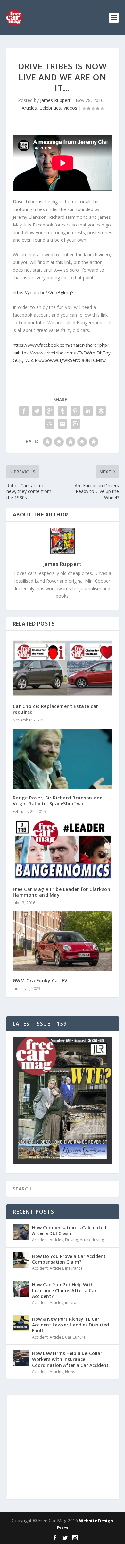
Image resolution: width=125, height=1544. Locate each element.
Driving (71, 1239)
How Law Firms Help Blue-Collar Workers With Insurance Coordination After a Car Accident (70, 1359)
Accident (40, 1239)
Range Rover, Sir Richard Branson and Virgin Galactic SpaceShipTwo (58, 800)
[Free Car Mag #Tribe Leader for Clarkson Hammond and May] (63, 850)
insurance (74, 1268)
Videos (70, 108)
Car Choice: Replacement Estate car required (55, 709)
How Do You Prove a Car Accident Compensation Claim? (69, 1259)
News (70, 1371)
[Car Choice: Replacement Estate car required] (63, 667)
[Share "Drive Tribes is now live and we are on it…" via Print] (75, 423)
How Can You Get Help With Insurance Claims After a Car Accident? (64, 1290)
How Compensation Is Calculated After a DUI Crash (69, 1230)
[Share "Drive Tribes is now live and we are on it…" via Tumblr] (62, 411)
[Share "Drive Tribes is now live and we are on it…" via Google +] (49, 411)
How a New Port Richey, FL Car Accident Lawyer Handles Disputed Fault (70, 1325)
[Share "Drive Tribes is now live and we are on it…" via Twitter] (36, 411)
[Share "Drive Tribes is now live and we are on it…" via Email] (62, 423)
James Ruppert (55, 100)
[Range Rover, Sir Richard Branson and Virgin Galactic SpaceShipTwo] (63, 759)
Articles (29, 108)
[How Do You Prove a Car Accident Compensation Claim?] (21, 1260)
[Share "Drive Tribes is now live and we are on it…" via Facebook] (24, 411)
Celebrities (50, 108)
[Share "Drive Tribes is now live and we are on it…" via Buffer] (101, 411)
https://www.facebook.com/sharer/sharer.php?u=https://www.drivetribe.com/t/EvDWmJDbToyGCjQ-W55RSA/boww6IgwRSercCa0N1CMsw (62, 352)
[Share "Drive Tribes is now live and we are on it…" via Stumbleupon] (49, 423)
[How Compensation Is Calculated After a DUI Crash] (21, 1232)
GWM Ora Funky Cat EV (40, 980)
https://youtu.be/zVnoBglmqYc (44, 292)
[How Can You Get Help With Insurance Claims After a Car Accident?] (21, 1289)
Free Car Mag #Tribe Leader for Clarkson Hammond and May (62, 892)
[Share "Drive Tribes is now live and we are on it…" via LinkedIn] (88, 411)
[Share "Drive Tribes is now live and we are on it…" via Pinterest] (75, 411)
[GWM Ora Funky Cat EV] (63, 941)
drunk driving (92, 1239)
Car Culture (75, 1337)
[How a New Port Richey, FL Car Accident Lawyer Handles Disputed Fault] (21, 1323)
